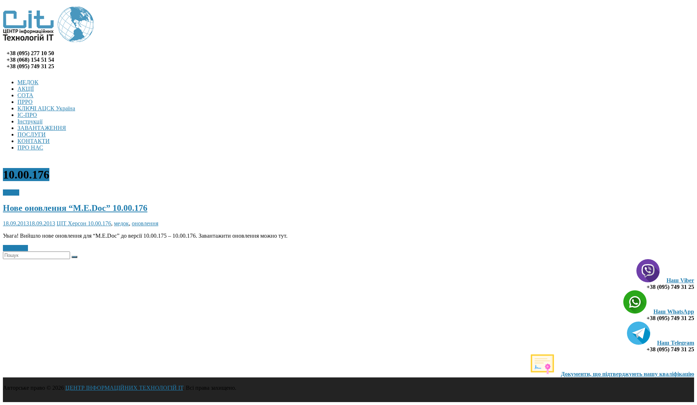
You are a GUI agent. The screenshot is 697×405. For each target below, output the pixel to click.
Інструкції (29, 121)
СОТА (25, 95)
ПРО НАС (30, 147)
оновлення (145, 223)
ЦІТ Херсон (72, 223)
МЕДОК (27, 82)
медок (121, 223)
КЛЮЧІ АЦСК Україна (46, 108)
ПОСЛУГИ (31, 134)
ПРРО (25, 102)
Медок (11, 192)
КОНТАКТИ (33, 141)
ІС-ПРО (27, 115)
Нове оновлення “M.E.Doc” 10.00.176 (75, 208)
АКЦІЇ (25, 89)
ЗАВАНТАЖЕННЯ (41, 128)
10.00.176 (99, 223)
